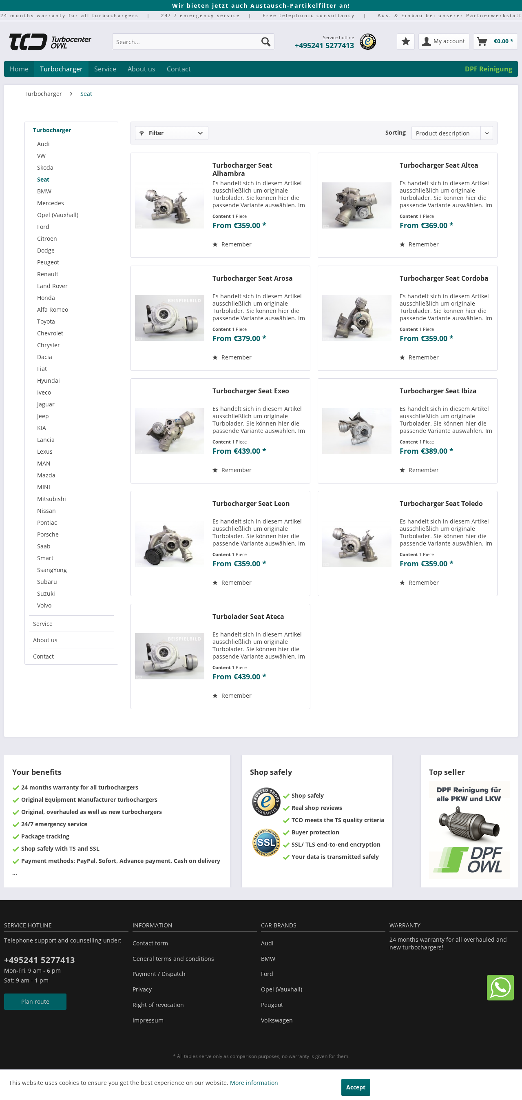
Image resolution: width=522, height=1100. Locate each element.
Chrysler (48, 345)
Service (43, 624)
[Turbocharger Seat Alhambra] (169, 205)
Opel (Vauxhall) (57, 215)
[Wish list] (406, 41)
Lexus (45, 451)
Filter (155, 133)
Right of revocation (158, 1005)
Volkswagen (277, 1020)
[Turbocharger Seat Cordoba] (357, 318)
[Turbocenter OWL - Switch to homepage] (55, 43)
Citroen (47, 238)
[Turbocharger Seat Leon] (169, 543)
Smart (45, 558)
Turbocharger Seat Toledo (441, 503)
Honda (46, 298)
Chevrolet (50, 333)
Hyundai (48, 380)
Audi (43, 144)
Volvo (44, 605)
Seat (43, 179)
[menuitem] (193, 45)
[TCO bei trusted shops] (368, 41)
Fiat (42, 369)
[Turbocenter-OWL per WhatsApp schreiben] (500, 998)
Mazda (46, 475)
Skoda (45, 167)
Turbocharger (52, 130)
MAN (44, 463)
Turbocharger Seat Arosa (252, 278)
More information (254, 1083)
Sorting (395, 132)
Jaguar (46, 404)
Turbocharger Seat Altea (439, 165)
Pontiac (47, 522)
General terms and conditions (173, 958)
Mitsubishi (51, 499)
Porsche (48, 534)
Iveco (44, 392)
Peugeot (48, 262)
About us (45, 640)
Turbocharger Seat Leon (251, 503)
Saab (44, 546)
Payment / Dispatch (159, 974)
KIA (41, 428)
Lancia (46, 440)
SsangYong (52, 570)
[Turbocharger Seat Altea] (357, 205)
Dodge (46, 250)
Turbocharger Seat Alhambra (242, 169)
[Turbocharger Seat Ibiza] (357, 431)
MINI (43, 487)
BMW (44, 191)
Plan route (35, 1001)
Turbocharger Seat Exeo (250, 391)
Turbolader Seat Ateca (248, 616)
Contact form (150, 943)
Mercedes (50, 203)
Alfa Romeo (52, 309)
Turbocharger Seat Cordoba (444, 278)
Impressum (148, 1020)
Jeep (43, 416)
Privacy (142, 989)
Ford (43, 227)
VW (41, 156)
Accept (355, 1087)
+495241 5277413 (324, 45)
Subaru (47, 581)
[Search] (265, 41)
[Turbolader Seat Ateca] (169, 656)
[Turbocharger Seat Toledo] (357, 543)
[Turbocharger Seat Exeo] (169, 431)
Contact (43, 656)
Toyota (46, 321)
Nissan (46, 511)
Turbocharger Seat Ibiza (438, 391)
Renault (47, 274)
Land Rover (52, 286)
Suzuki (46, 593)
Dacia (44, 357)
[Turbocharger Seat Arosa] (169, 318)
